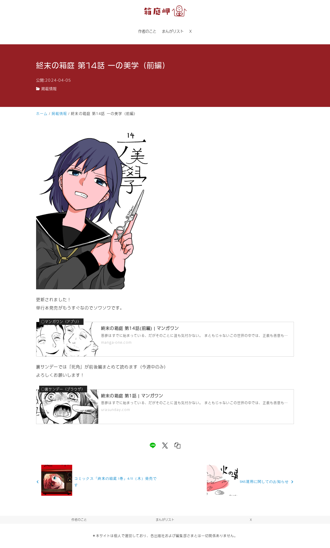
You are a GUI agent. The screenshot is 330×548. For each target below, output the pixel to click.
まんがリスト (165, 519)
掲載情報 (49, 88)
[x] (165, 445)
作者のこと (79, 519)
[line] (152, 445)
